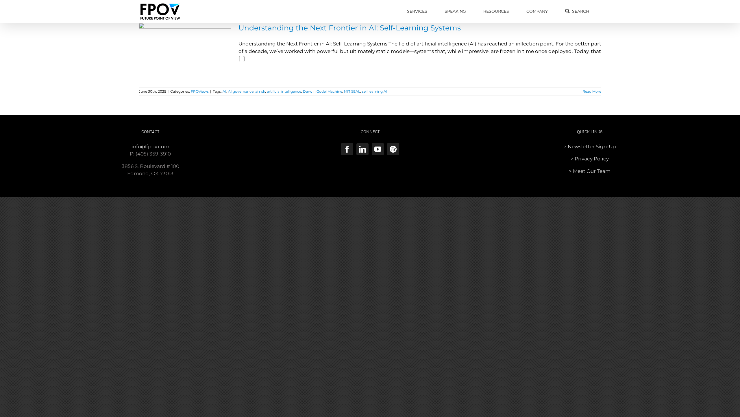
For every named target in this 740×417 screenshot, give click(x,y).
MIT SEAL (352, 91)
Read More (591, 91)
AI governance (241, 91)
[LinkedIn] (362, 149)
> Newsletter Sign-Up (590, 146)
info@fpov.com (150, 146)
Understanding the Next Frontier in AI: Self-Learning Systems (349, 27)
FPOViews (200, 91)
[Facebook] (347, 149)
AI (224, 91)
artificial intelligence (284, 91)
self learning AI (374, 91)
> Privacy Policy (590, 159)
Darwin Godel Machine (322, 91)
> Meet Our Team (589, 171)
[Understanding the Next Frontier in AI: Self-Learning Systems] (185, 52)
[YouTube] (378, 149)
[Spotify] (393, 149)
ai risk (260, 91)
